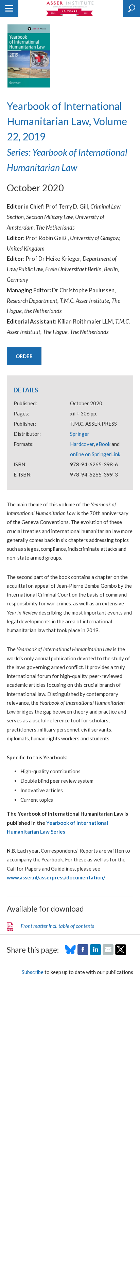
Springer (79, 434)
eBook (103, 444)
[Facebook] (82, 953)
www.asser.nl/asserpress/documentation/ (56, 877)
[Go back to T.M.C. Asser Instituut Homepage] (70, 8)
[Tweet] (120, 953)
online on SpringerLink (95, 454)
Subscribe (32, 972)
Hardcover (82, 444)
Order (24, 356)
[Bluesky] (70, 953)
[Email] (108, 953)
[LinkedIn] (95, 953)
